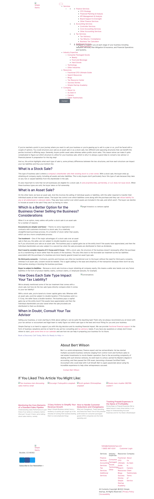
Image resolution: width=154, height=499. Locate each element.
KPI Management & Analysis (91, 16)
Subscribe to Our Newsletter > (31, 466)
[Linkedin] (22, 460)
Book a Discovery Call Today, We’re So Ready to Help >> (41, 335)
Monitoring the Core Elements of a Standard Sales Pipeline (32, 406)
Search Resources (75, 75)
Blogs (70, 77)
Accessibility (105, 494)
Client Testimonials (75, 98)
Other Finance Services (89, 21)
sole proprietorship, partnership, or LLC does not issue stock (106, 183)
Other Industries (74, 67)
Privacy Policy (128, 492)
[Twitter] (32, 460)
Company (67, 88)
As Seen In (72, 93)
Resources (67, 70)
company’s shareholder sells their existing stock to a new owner (73, 174)
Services (66, 6)
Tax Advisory (85, 36)
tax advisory (83, 329)
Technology (72, 65)
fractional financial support (119, 326)
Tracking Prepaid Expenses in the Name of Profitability (119, 402)
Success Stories (74, 83)
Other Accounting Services (90, 31)
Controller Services (87, 26)
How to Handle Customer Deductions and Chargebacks (90, 406)
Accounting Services (84, 24)
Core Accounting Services (90, 29)
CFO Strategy (85, 11)
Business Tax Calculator (89, 41)
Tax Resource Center (76, 80)
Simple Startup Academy (77, 85)
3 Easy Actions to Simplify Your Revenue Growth (62, 406)
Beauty (74, 57)
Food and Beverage (79, 60)
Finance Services (82, 9)
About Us (71, 90)
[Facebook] (27, 460)
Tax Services (81, 34)
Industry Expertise (70, 52)
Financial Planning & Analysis (91, 14)
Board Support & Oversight (91, 19)
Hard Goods (76, 62)
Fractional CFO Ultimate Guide (80, 72)
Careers (71, 95)
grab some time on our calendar (43, 331)
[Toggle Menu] (61, 4)
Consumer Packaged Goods (79, 55)
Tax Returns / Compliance (90, 39)
